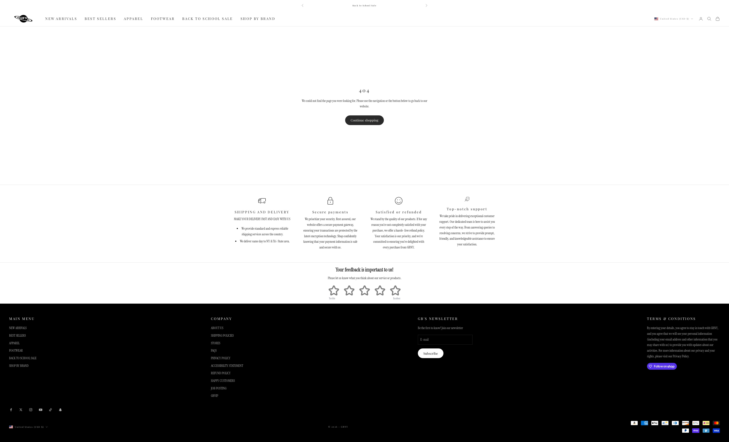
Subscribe (430, 353)
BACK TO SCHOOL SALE (207, 19)
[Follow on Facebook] (11, 410)
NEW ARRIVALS (61, 19)
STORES (215, 343)
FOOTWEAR (163, 19)
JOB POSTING (218, 388)
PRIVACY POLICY (220, 358)
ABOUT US (217, 328)
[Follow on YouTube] (41, 410)
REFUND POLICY (221, 373)
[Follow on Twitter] (21, 410)
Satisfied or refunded (399, 212)
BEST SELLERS (100, 19)
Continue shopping (364, 120)
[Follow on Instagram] (31, 410)
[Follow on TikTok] (50, 410)
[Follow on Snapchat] (60, 410)
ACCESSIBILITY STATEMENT (227, 365)
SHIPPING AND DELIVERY (262, 212)
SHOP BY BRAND (258, 19)
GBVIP (214, 395)
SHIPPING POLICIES (222, 335)
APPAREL (133, 19)
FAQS (214, 350)
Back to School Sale (364, 5)
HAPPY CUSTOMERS (223, 380)
